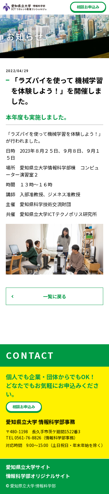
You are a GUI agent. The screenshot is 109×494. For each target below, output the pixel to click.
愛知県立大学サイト (28, 466)
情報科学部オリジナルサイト (38, 475)
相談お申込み (88, 7)
